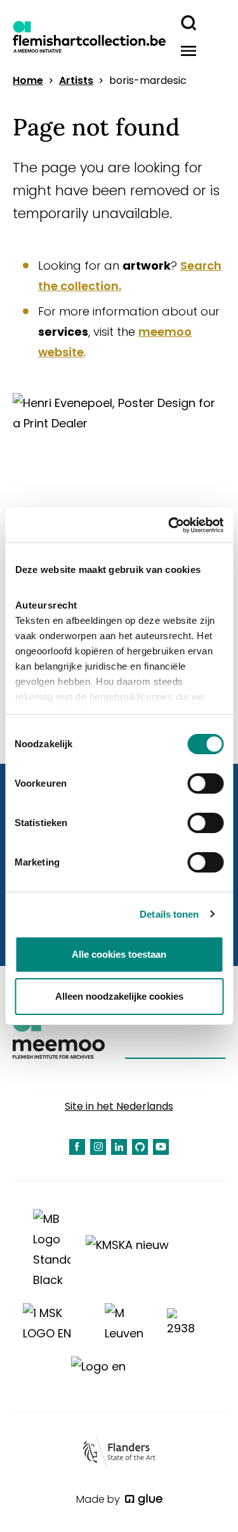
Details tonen (169, 914)
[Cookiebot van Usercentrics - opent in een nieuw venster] (169, 525)
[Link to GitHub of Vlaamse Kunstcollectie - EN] (140, 1147)
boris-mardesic (148, 81)
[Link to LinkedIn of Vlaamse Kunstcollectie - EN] (119, 1147)
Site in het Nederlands (119, 1106)
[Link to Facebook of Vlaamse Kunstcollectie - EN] (77, 1147)
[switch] (205, 783)
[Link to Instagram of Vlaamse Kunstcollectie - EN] (98, 1147)
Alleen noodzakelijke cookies (119, 996)
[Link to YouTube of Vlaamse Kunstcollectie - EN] (161, 1147)
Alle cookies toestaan (119, 954)
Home (28, 81)
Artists (76, 81)
